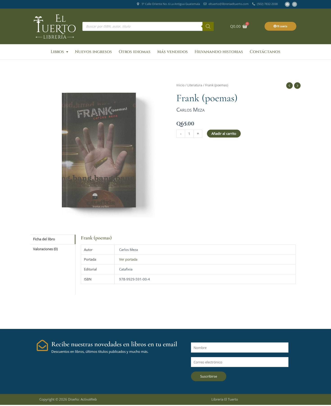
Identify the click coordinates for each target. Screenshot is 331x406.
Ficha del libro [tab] (44, 239)
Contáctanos (265, 52)
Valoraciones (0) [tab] (45, 249)
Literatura (194, 85)
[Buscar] (208, 26)
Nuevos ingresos (93, 52)
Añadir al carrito (223, 133)
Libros (57, 52)
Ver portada (128, 259)
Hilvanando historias (219, 52)
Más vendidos (172, 52)
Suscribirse (208, 376)
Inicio (180, 85)
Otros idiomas (134, 52)
